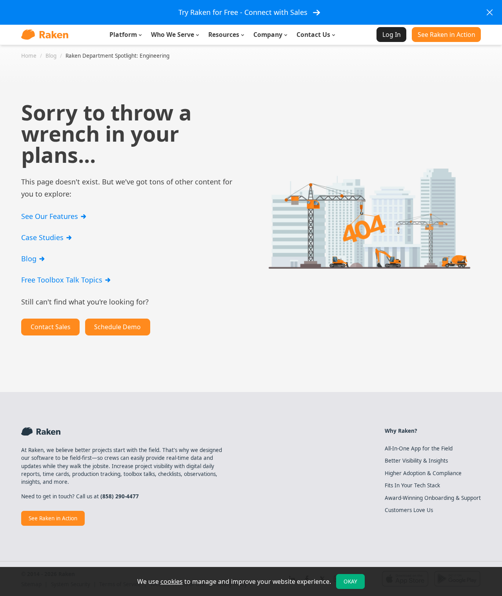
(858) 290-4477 (119, 496)
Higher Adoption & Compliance (423, 473)
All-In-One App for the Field (419, 448)
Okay (350, 581)
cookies (171, 581)
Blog (29, 258)
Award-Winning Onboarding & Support (433, 497)
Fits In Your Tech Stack (412, 485)
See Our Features (50, 216)
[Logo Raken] (45, 34)
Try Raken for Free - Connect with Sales (242, 12)
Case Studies (43, 237)
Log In (391, 34)
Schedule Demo (117, 327)
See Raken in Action (446, 34)
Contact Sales (51, 327)
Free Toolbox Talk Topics (62, 279)
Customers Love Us (409, 510)
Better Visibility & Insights (416, 460)
